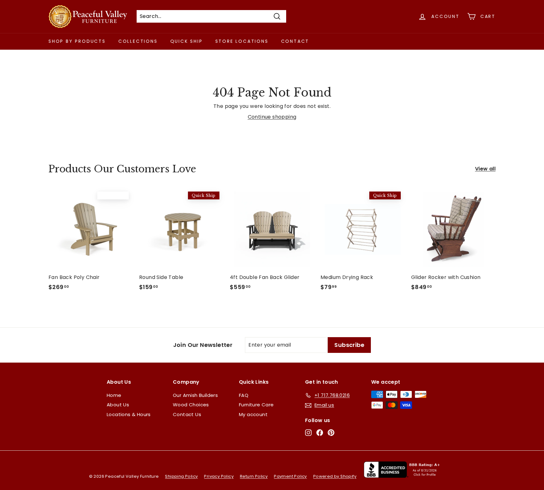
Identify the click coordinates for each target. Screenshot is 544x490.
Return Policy (254, 476)
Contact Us (187, 414)
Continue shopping (272, 116)
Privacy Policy (219, 476)
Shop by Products (77, 41)
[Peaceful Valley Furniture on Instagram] (308, 432)
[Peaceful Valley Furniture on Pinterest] (331, 432)
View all (485, 168)
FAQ (243, 395)
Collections (138, 41)
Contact (295, 41)
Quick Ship (186, 41)
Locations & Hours (129, 414)
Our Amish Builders (195, 395)
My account (253, 414)
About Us (118, 404)
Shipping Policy (181, 476)
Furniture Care (256, 404)
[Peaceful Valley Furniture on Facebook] (319, 432)
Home (114, 395)
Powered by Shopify (334, 476)
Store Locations (242, 41)
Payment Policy (290, 476)
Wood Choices (191, 404)
